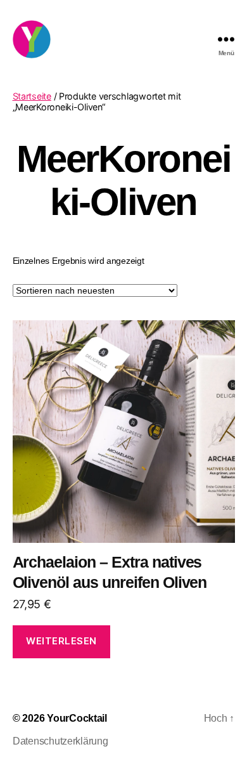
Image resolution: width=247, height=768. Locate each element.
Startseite (32, 96)
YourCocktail (77, 718)
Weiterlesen (61, 641)
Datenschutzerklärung (60, 741)
